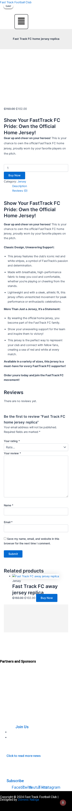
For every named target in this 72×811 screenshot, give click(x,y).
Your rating (12, 441)
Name (8, 505)
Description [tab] (19, 186)
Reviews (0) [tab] (19, 190)
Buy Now (14, 175)
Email (8, 522)
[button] (21, 21)
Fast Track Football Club (15, 2)
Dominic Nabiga (28, 799)
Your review (12, 453)
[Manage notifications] (63, 803)
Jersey (21, 181)
